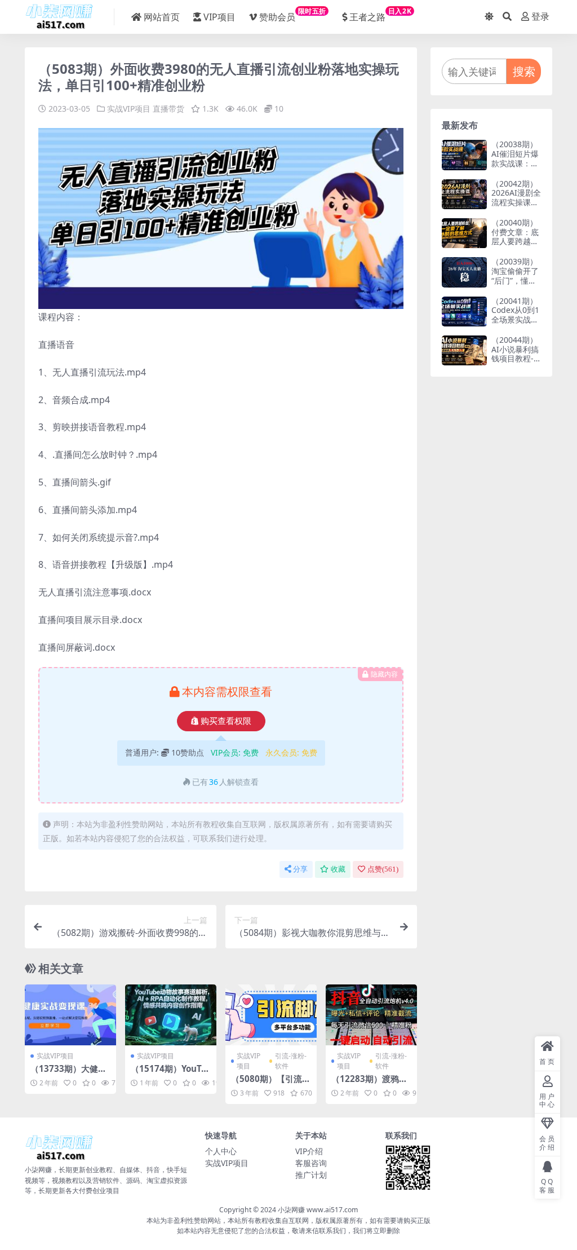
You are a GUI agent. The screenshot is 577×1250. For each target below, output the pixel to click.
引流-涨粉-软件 (291, 1061)
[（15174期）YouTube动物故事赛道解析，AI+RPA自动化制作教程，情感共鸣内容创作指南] (170, 1014)
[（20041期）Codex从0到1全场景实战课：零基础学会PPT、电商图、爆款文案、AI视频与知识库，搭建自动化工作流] (464, 311)
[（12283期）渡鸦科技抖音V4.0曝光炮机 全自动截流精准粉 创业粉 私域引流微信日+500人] (371, 1014)
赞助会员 (292, 14)
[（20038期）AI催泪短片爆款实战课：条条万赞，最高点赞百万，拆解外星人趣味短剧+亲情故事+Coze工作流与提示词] (464, 155)
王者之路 (380, 14)
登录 (540, 16)
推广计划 (311, 1174)
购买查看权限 (226, 721)
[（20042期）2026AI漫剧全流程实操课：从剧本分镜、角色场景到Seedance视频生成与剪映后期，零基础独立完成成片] (464, 194)
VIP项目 (219, 17)
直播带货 (168, 108)
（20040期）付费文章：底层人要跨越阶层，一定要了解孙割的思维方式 (515, 246)
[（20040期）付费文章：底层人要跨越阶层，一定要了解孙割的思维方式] (464, 233)
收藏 (338, 869)
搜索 (524, 71)
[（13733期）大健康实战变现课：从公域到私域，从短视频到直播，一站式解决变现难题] (70, 1014)
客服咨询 (311, 1163)
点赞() (382, 869)
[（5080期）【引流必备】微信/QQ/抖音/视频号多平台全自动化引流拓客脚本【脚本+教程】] (271, 1014)
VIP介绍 (309, 1151)
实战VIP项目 (128, 108)
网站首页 (162, 17)
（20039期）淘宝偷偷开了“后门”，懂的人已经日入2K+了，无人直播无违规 (515, 285)
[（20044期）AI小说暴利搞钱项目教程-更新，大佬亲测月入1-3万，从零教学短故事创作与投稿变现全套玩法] (464, 350)
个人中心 (221, 1151)
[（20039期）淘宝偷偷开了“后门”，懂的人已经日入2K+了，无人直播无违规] (464, 272)
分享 (300, 869)
